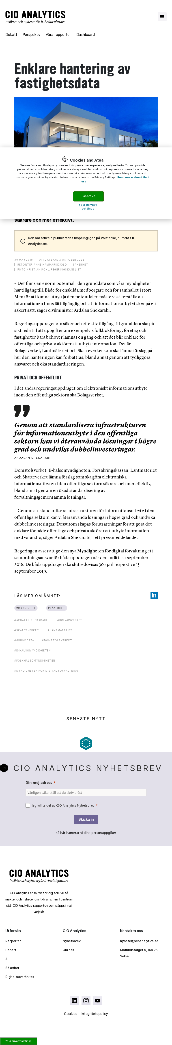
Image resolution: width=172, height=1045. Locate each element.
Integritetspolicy (94, 1013)
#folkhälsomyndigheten (34, 660)
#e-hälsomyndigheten (32, 650)
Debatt (11, 34)
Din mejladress (39, 782)
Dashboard (85, 34)
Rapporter (13, 941)
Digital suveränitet (19, 977)
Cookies (70, 1013)
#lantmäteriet (60, 630)
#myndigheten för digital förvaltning (46, 670)
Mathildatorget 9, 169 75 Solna (138, 953)
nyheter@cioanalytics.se (139, 941)
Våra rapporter (58, 34)
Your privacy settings (18, 1041)
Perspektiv (32, 34)
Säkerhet (12, 968)
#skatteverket (26, 630)
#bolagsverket (69, 620)
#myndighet (26, 608)
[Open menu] (162, 16)
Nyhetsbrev (72, 941)
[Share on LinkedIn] (154, 595)
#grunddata (24, 640)
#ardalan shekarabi (30, 620)
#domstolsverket (57, 640)
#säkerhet (56, 608)
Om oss (68, 950)
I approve (88, 196)
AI (7, 959)
